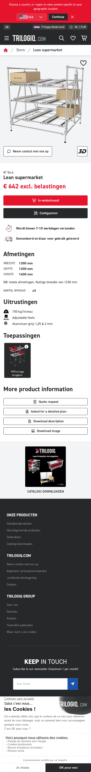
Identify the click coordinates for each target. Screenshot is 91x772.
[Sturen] (73, 684)
